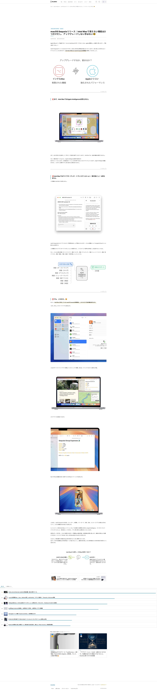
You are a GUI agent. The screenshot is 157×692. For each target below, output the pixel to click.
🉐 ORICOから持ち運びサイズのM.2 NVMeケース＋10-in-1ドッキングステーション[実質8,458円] (27, 619)
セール (75, 1)
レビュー (85, 1)
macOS (61, 28)
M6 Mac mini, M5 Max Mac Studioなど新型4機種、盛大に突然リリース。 (23, 592)
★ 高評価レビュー (9, 586)
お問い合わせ (58, 688)
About (90, 1)
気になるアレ (80, 1)
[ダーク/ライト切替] (99, 2)
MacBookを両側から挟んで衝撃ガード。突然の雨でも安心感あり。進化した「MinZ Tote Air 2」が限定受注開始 (31, 624)
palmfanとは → (103, 684)
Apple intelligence (57, 6)
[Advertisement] (78, 17)
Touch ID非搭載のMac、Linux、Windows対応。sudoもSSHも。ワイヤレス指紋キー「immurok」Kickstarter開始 (32, 597)
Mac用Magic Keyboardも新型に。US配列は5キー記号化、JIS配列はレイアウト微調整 (26, 608)
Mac (61, 1)
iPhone (65, 1)
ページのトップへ (103, 91)
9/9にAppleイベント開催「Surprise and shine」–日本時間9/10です (22, 613)
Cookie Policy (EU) (74, 688)
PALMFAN (53, 685)
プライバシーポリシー (65, 688)
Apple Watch (70, 1)
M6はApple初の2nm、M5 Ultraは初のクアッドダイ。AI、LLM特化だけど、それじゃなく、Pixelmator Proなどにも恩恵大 (33, 602)
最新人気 (2, 586)
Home (52, 6)
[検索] (96, 2)
